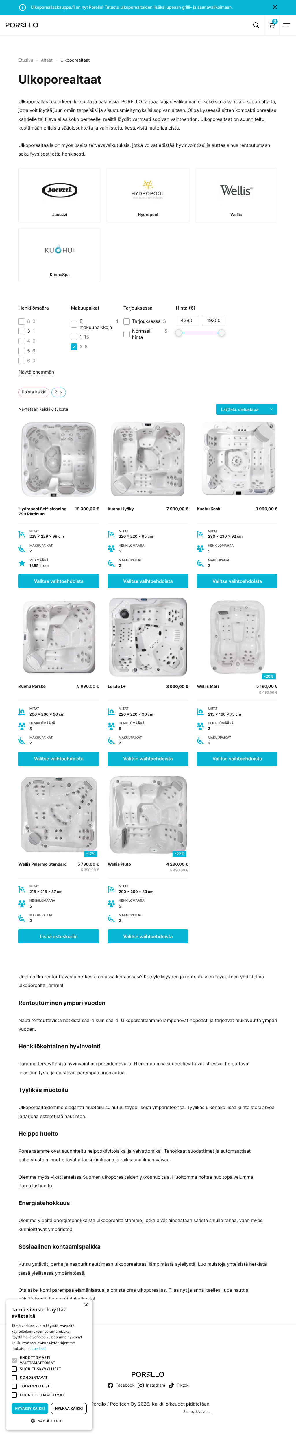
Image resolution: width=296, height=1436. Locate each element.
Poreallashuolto (35, 1186)
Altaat (47, 60)
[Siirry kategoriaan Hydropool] (148, 195)
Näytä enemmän (36, 372)
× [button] (86, 1305)
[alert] (49, 1364)
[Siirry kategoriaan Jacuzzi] (60, 195)
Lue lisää (39, 1348)
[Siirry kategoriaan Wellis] (236, 195)
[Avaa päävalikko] (286, 25)
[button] (14, 1360)
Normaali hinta (141, 334)
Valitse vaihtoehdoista (59, 581)
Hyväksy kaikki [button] (30, 1408)
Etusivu (25, 60)
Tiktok (182, 1385)
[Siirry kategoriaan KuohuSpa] (60, 255)
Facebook (125, 1385)
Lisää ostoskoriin (58, 936)
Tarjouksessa (146, 321)
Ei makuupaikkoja (95, 324)
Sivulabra (202, 1411)
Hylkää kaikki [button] (69, 1408)
